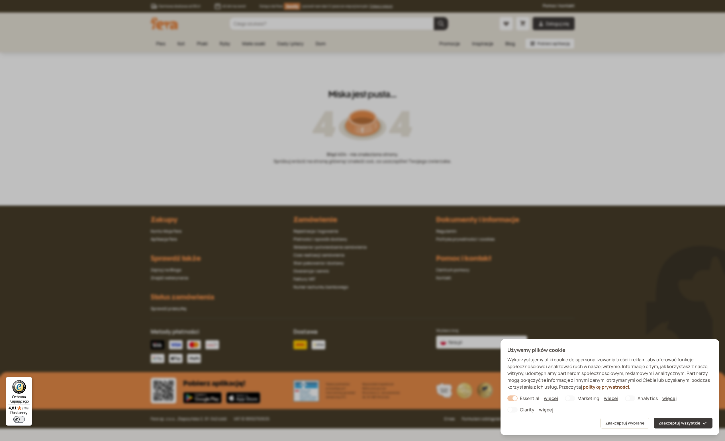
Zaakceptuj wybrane (624, 423)
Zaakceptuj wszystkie (679, 423)
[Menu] (9, 380)
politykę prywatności (606, 387)
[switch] (19, 419)
